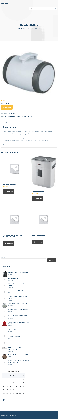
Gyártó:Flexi (26, 28)
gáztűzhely (12, 117)
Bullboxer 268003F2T (10, 184)
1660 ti (7, 117)
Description (6, 122)
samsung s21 (31, 117)
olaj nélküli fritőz (21, 117)
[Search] (55, 8)
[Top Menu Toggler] (55, 14)
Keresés (3, 257)
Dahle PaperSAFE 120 (38, 191)
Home (20, 28)
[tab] (6, 122)
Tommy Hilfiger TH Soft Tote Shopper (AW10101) (12, 236)
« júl (4, 400)
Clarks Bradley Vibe (38, 235)
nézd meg (8, 107)
